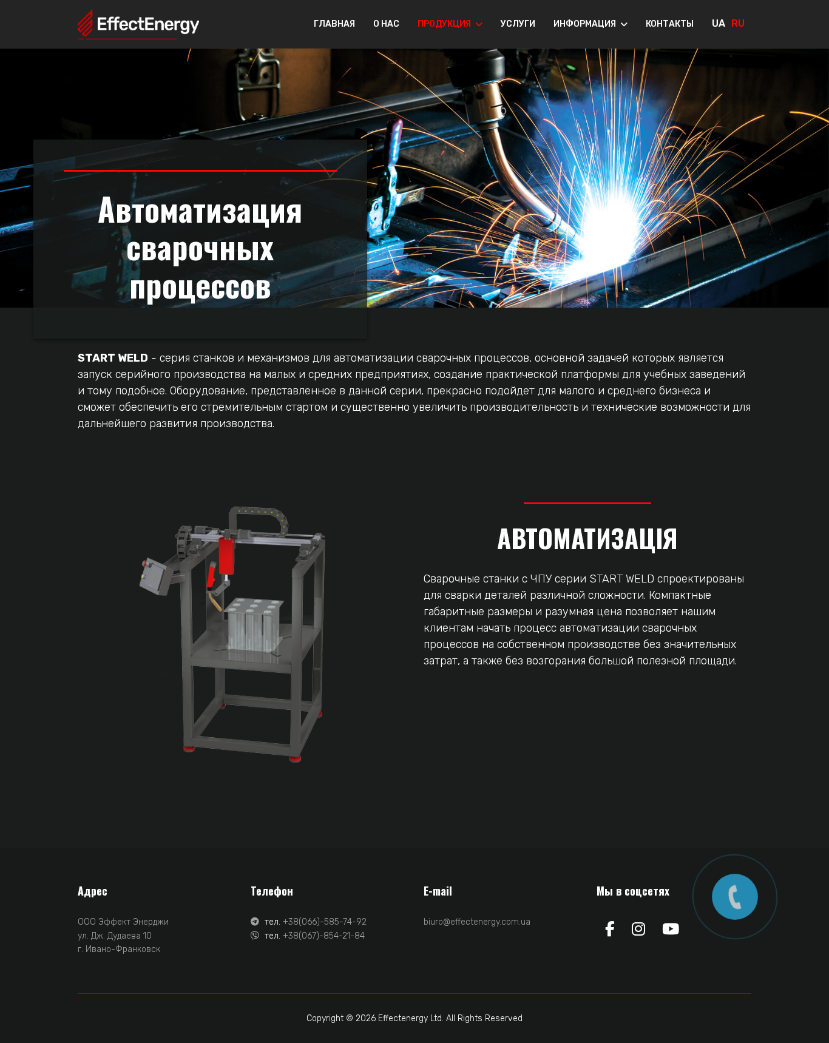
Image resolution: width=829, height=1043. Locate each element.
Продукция (444, 24)
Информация (584, 24)
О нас (386, 24)
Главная (334, 24)
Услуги (518, 24)
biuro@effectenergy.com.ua (477, 922)
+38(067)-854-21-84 (324, 936)
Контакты (670, 24)
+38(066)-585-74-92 (325, 922)
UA (718, 23)
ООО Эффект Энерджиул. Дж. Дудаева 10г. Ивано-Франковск (123, 935)
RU (738, 23)
